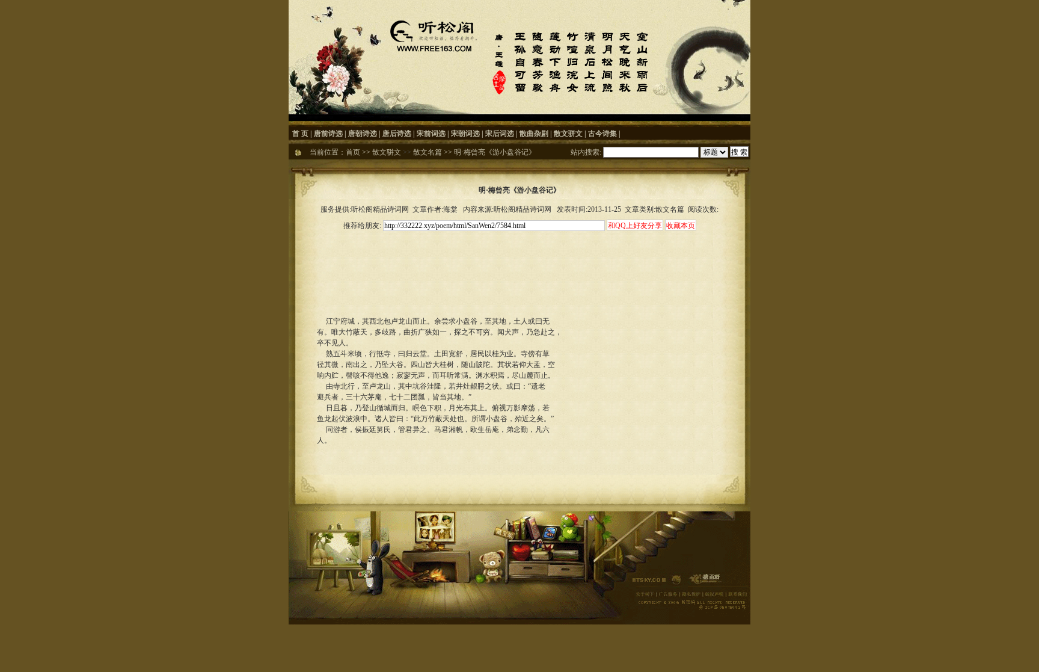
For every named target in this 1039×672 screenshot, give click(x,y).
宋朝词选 (465, 133)
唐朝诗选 (362, 133)
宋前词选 (431, 133)
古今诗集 (602, 133)
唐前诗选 (328, 133)
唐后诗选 (396, 133)
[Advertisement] (519, 260)
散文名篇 (427, 152)
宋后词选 (499, 133)
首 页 (300, 133)
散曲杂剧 (534, 133)
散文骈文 (568, 133)
